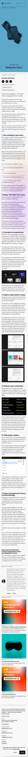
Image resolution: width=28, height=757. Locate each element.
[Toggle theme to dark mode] (17, 3)
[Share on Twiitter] (3, 81)
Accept (22, 752)
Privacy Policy (16, 749)
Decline (15, 752)
